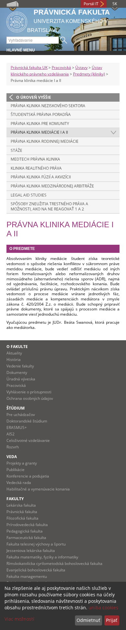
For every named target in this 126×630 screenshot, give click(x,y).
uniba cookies (103, 607)
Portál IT (91, 3)
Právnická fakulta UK (29, 67)
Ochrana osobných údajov (29, 398)
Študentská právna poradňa (41, 114)
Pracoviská (61, 67)
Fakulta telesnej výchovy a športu (36, 544)
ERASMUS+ (16, 427)
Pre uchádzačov (20, 414)
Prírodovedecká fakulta (27, 524)
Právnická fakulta (21, 511)
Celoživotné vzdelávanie (28, 440)
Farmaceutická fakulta (26, 537)
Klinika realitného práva (36, 168)
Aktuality (14, 353)
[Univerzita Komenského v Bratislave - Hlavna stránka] (16, 21)
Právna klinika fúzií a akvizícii (41, 177)
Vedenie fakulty (20, 366)
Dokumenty (16, 372)
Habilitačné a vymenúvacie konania (38, 489)
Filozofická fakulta (22, 518)
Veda (11, 456)
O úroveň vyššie (33, 97)
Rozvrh (12, 447)
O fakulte (17, 346)
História (13, 359)
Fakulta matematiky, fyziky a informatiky (42, 557)
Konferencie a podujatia (27, 476)
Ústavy (81, 67)
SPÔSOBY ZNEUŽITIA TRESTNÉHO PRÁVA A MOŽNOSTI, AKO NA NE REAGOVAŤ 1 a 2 (49, 206)
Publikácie (15, 469)
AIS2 (10, 434)
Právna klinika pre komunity (40, 123)
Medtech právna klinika (35, 159)
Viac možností (19, 619)
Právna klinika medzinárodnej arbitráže (52, 186)
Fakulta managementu (26, 576)
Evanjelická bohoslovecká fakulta (35, 570)
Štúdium (15, 408)
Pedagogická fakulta (24, 531)
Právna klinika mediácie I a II (39, 132)
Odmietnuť (88, 620)
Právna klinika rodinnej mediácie (45, 141)
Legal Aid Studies (29, 195)
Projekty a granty (21, 463)
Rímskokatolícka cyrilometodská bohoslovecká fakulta (54, 563)
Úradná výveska (20, 379)
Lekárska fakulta (21, 505)
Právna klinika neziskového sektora (48, 105)
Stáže (16, 150)
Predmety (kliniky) (89, 74)
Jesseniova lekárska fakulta (30, 550)
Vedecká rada (18, 482)
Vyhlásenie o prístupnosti (28, 392)
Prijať (111, 620)
